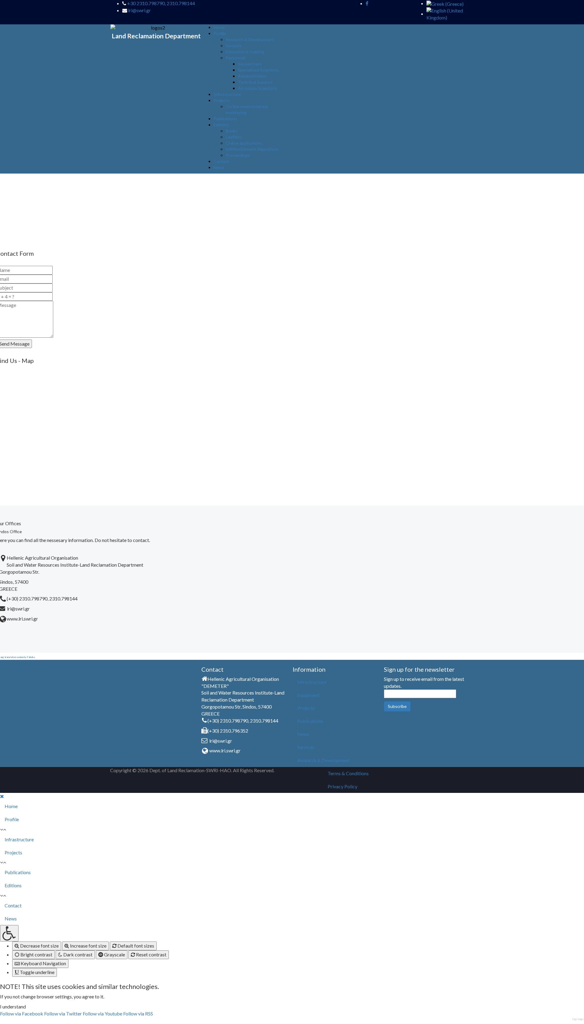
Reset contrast (150, 954)
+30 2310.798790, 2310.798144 (161, 3)
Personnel (235, 57)
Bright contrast (35, 954)
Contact (221, 161)
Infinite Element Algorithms (252, 149)
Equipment (308, 695)
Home (219, 27)
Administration (252, 76)
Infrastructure (227, 94)
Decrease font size (39, 945)
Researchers (250, 63)
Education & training (245, 51)
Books (232, 130)
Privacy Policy (342, 786)
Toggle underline (36, 972)
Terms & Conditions (348, 773)
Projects (222, 100)
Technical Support (255, 82)
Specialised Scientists (258, 69)
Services (234, 45)
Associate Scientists (257, 88)
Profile (220, 33)
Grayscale (114, 954)
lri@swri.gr (139, 10)
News (219, 167)
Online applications (244, 143)
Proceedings (238, 155)
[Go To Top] (0, 1020)
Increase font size (87, 945)
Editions (221, 124)
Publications (225, 118)
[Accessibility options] (9, 933)
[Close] (2, 796)
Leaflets (234, 136)
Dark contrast (77, 954)
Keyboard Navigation (43, 963)
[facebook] (367, 3)
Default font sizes (135, 945)
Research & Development (250, 39)
